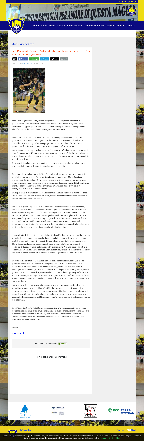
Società (61, 25)
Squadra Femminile (95, 25)
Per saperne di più (106, 438)
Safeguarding (25, 430)
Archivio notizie (23, 44)
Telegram (45, 59)
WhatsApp (35, 59)
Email (65, 59)
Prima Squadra (74, 25)
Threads (55, 59)
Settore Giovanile (115, 25)
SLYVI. (133, 430)
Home (36, 25)
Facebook (24, 59)
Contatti (131, 25)
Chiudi (118, 438)
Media (52, 25)
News (44, 25)
